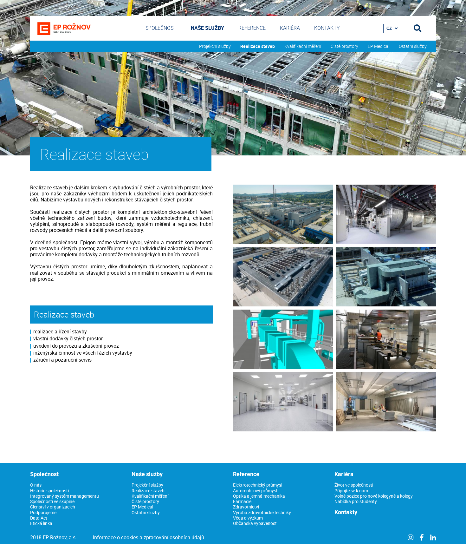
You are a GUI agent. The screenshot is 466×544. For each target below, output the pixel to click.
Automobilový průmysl (255, 491)
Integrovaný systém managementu (64, 496)
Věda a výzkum (248, 518)
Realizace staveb (257, 46)
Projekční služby (215, 46)
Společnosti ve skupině (52, 501)
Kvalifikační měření (302, 46)
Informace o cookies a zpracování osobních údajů (148, 537)
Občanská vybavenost (255, 523)
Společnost (161, 27)
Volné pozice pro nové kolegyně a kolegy (373, 496)
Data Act (38, 518)
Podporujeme (43, 512)
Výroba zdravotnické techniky (262, 512)
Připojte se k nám (351, 491)
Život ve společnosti (353, 485)
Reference (252, 27)
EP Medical (378, 46)
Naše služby (207, 27)
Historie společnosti (49, 491)
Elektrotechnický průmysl (257, 485)
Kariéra (290, 27)
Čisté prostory (344, 46)
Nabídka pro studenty (355, 501)
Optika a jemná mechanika (259, 496)
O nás (36, 485)
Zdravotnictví (246, 507)
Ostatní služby (413, 46)
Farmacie (242, 501)
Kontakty (327, 27)
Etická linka (41, 523)
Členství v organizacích (52, 507)
